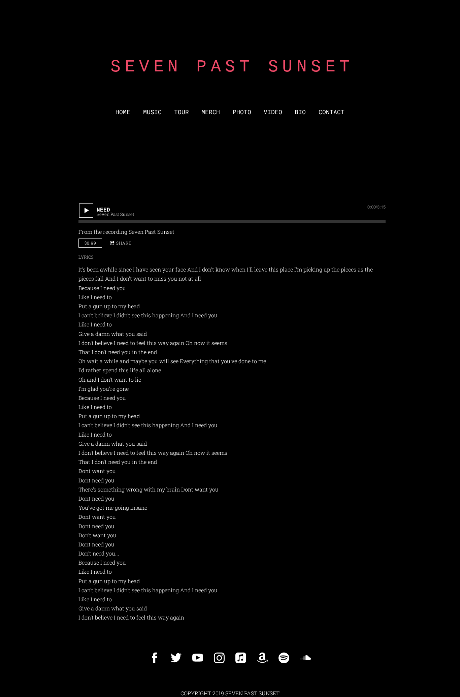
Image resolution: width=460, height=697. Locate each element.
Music (152, 112)
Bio (300, 112)
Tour (181, 112)
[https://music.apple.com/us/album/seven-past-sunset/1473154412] (240, 658)
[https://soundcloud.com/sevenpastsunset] (305, 658)
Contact (331, 112)
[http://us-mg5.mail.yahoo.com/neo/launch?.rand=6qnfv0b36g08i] (262, 658)
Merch (210, 112)
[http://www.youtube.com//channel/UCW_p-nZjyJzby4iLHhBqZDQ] (197, 658)
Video (273, 112)
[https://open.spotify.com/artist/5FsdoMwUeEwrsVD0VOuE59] (283, 658)
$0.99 (90, 243)
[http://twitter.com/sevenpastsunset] (176, 658)
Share (124, 243)
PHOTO (242, 112)
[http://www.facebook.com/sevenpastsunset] (154, 658)
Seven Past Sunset (151, 231)
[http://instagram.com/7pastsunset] (219, 658)
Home (123, 112)
